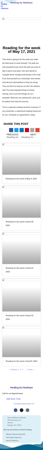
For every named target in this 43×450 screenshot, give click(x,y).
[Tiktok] (27, 410)
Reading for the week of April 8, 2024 (21, 361)
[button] (39, 3)
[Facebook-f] (15, 410)
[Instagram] (21, 410)
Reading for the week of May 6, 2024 (21, 179)
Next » (31, 369)
